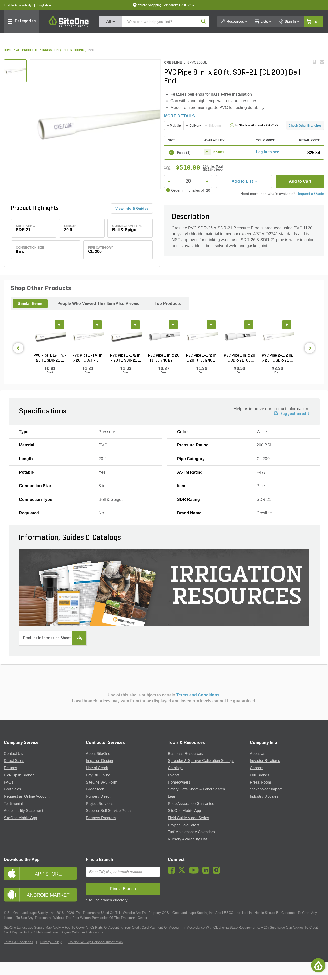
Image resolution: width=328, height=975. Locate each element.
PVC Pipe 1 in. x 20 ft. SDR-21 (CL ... (239, 358)
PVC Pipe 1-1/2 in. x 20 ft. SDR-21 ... (125, 358)
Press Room (260, 782)
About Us (257, 753)
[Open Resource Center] (318, 965)
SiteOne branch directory (107, 900)
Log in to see (267, 152)
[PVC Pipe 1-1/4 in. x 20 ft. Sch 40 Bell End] (87, 336)
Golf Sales (12, 789)
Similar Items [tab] (30, 303)
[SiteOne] (69, 26)
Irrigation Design (99, 761)
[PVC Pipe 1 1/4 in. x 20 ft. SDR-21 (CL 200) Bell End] (50, 336)
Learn (172, 796)
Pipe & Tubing (73, 50)
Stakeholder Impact (266, 789)
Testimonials (14, 803)
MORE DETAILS (179, 116)
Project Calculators (184, 825)
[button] (44, 5)
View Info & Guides (132, 208)
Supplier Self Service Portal (108, 811)
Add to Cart (300, 181)
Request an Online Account (26, 796)
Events (174, 775)
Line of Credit (97, 768)
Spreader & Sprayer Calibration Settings (201, 761)
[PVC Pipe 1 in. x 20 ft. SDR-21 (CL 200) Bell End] (239, 336)
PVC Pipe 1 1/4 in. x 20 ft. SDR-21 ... (50, 358)
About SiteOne (98, 753)
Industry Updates (264, 796)
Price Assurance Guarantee (191, 803)
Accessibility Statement (23, 811)
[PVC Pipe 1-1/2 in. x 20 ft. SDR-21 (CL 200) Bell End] (125, 336)
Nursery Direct (98, 796)
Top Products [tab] (168, 303)
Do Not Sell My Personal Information (95, 942)
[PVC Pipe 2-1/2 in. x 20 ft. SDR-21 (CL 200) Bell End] (277, 336)
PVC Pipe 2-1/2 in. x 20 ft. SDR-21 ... (277, 358)
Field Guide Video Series (188, 818)
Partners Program (101, 818)
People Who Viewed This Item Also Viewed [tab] (98, 303)
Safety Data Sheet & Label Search (196, 789)
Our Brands (259, 775)
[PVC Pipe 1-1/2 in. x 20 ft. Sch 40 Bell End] (201, 336)
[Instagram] (217, 872)
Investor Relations (265, 761)
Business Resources (185, 753)
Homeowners (179, 782)
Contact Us (13, 753)
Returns (10, 768)
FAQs (9, 782)
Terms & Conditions (18, 942)
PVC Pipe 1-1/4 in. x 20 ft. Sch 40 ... (88, 358)
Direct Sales (14, 761)
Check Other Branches (305, 125)
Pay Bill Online (98, 775)
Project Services (100, 803)
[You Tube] (195, 872)
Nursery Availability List (187, 839)
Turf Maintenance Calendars (191, 832)
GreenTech (95, 789)
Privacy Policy (50, 942)
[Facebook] (172, 872)
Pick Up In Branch (19, 775)
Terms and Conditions (197, 695)
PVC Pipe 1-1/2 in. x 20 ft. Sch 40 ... (201, 358)
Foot (184, 152)
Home (8, 50)
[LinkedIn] (207, 872)
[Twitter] (183, 872)
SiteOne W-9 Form (101, 782)
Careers (256, 768)
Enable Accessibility (18, 5)
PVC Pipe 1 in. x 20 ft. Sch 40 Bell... (163, 358)
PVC (91, 50)
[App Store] (41, 873)
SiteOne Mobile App (20, 818)
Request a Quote (310, 193)
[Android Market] (41, 894)
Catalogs (175, 768)
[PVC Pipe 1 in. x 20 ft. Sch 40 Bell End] (163, 336)
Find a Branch (99, 859)
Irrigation (50, 50)
